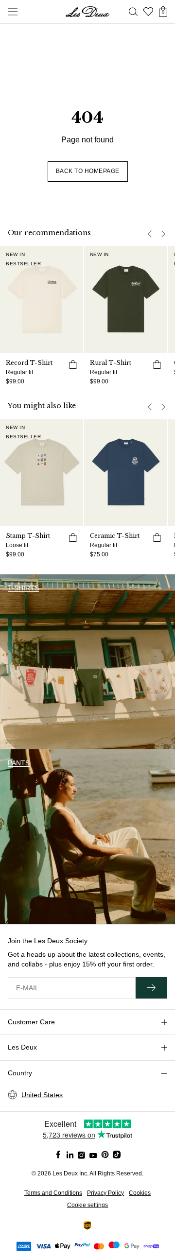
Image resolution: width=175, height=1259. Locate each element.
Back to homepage (88, 171)
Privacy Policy (105, 1193)
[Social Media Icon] (58, 1154)
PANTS (19, 763)
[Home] (87, 11)
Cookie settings (87, 1205)
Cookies (140, 1193)
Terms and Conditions (53, 1193)
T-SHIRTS (23, 588)
